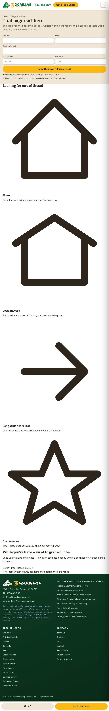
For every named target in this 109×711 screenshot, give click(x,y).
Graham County (10, 685)
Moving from (8, 56)
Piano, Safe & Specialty (67, 608)
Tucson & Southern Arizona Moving (72, 586)
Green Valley (8, 659)
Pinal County (8, 672)
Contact (60, 646)
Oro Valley (7, 633)
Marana (6, 641)
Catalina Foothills (10, 637)
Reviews (60, 637)
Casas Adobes (9, 655)
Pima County (8, 668)
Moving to (59, 56)
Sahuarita (7, 646)
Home (6, 16)
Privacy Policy (59, 78)
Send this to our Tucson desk (54, 69)
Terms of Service (64, 659)
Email (9, 46)
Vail (4, 650)
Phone (57, 35)
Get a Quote (62, 650)
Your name (7, 35)
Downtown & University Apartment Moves (76, 599)
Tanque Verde (9, 663)
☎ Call (27, 706)
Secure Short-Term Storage (69, 612)
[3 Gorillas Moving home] (17, 5)
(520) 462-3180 (43, 4)
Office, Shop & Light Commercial (72, 617)
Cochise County (10, 677)
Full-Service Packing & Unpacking (72, 603)
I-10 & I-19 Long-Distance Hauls (71, 590)
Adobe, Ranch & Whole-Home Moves (74, 595)
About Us (61, 633)
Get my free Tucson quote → (18, 568)
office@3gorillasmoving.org (17, 597)
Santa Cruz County (11, 681)
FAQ (58, 641)
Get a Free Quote (66, 5)
